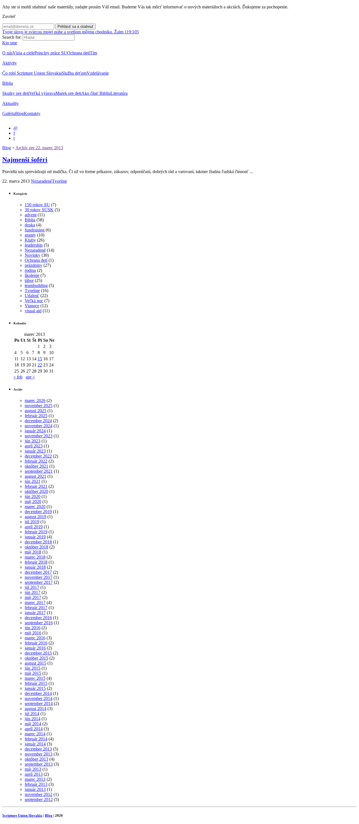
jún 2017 (32, 592)
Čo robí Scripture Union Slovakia (32, 73)
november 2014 (38, 698)
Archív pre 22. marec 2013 (39, 147)
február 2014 (36, 738)
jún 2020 (32, 496)
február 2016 (36, 643)
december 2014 (38, 693)
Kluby (30, 240)
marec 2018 (35, 557)
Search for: (12, 37)
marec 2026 (35, 400)
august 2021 (35, 476)
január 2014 (35, 744)
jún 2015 (32, 668)
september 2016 (39, 622)
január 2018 (35, 567)
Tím (93, 53)
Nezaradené (41, 181)
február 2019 (36, 531)
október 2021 (36, 466)
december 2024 (38, 420)
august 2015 (35, 663)
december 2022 (38, 456)
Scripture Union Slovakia (22, 815)
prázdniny (33, 265)
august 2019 (35, 516)
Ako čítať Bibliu (96, 93)
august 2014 (35, 708)
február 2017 (36, 607)
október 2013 (36, 759)
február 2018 (36, 562)
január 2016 (35, 648)
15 (40, 358)
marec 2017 (35, 602)
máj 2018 (33, 552)
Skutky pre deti (15, 93)
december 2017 (38, 572)
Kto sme (9, 42)
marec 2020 (35, 506)
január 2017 (35, 612)
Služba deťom (74, 73)
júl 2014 (32, 713)
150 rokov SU (37, 204)
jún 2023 (32, 441)
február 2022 (36, 461)
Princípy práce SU (50, 53)
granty (30, 235)
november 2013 (38, 754)
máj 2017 (33, 597)
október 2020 (36, 491)
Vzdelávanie (98, 73)
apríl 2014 (34, 728)
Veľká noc (34, 300)
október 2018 (36, 547)
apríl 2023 (34, 446)
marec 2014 (35, 733)
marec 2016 (35, 637)
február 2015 (36, 683)
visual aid (33, 310)
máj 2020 (33, 501)
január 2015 (35, 688)
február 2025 (36, 415)
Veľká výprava (42, 93)
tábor (29, 280)
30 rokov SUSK (39, 209)
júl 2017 (32, 587)
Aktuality (10, 103)
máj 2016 (33, 632)
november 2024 (38, 425)
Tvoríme (59, 181)
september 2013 (39, 764)
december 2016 (38, 617)
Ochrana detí (78, 53)
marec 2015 (35, 678)
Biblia (7, 83)
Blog (19, 113)
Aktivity (9, 63)
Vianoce (32, 305)
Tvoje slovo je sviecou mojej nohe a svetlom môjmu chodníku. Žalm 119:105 (70, 31)
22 (40, 364)
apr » (30, 377)
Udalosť (32, 295)
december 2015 (38, 653)
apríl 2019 (34, 526)
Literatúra (119, 93)
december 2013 (38, 749)
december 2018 (38, 542)
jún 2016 (32, 627)
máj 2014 (33, 723)
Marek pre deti (68, 93)
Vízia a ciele (23, 53)
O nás (7, 53)
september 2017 (39, 582)
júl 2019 (32, 521)
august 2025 (35, 410)
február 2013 (36, 784)
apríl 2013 (34, 774)
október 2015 (36, 658)
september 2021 (39, 471)
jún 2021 (32, 481)
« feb (17, 377)
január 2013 (35, 789)
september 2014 (39, 703)
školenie (32, 275)
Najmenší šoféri (24, 159)
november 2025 (38, 405)
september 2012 (39, 799)
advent (30, 214)
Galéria (8, 113)
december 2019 (38, 511)
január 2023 (35, 451)
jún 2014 (32, 718)
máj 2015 (33, 673)
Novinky (32, 255)
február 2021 (36, 486)
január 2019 (35, 536)
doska (30, 224)
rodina (30, 270)
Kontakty (32, 113)
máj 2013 (33, 769)
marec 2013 (35, 779)
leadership (34, 245)
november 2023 (38, 435)
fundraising (35, 230)
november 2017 (38, 577)
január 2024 (35, 430)
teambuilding (36, 285)
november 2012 (38, 794)
